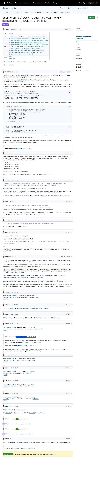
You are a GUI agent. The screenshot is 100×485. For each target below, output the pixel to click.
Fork (82, 8)
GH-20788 (28, 373)
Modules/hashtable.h (23, 308)
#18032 (25, 75)
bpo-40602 (11, 308)
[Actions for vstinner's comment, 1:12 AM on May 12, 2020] (72, 314)
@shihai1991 (43, 36)
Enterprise (47, 3)
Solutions (18, 3)
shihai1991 (8, 232)
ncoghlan (7, 29)
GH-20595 (31, 360)
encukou (7, 201)
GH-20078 (40, 329)
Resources (27, 3)
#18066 (8, 75)
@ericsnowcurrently (33, 36)
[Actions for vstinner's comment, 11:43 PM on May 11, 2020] (72, 292)
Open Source (37, 3)
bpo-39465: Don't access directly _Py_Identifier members (28, 38)
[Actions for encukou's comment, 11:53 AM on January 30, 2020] (72, 201)
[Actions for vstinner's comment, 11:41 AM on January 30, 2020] (72, 180)
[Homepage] (3, 3)
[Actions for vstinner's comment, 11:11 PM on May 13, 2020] (72, 324)
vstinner (7, 153)
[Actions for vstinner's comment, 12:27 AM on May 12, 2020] (72, 305)
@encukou (25, 36)
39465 (11, 33)
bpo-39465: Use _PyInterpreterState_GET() (24, 54)
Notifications (72, 8)
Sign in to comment (51, 454)
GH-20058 (36, 398)
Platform (9, 3)
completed (21, 424)
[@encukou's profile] (3, 201)
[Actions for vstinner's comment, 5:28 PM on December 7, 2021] (72, 439)
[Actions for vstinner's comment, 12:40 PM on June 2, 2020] (72, 355)
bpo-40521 (32, 412)
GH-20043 (36, 297)
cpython (14, 8)
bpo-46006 (29, 442)
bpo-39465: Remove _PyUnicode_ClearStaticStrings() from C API (29, 44)
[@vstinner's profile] (3, 153)
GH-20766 (31, 386)
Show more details (9, 65)
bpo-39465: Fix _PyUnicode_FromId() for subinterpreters (27, 42)
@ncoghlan (12, 36)
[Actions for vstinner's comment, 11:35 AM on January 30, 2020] (72, 153)
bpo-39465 (6, 297)
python (7, 8)
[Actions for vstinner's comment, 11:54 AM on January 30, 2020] (72, 220)
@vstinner (18, 36)
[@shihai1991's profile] (3, 232)
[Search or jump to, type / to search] (79, 3)
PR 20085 (8, 412)
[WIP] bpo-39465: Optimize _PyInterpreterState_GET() (27, 52)
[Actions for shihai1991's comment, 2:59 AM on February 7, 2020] (72, 232)
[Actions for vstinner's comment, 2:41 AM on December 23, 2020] (72, 381)
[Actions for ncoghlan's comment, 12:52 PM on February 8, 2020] (72, 256)
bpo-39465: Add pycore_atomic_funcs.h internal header (27, 50)
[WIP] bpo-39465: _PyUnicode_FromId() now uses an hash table (29, 40)
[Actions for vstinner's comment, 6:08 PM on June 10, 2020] (72, 368)
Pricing (55, 3)
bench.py (11, 56)
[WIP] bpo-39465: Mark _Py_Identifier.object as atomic (27, 46)
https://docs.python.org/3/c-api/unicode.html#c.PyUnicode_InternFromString (23, 277)
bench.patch (12, 58)
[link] (8, 148)
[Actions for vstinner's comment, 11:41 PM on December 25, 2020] (72, 393)
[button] (70, 92)
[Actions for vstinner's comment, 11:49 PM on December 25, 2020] (72, 406)
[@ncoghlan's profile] (3, 29)
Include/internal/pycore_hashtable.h (40, 308)
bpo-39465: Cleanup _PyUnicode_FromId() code (25, 48)
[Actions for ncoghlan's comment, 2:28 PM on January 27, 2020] (72, 72)
